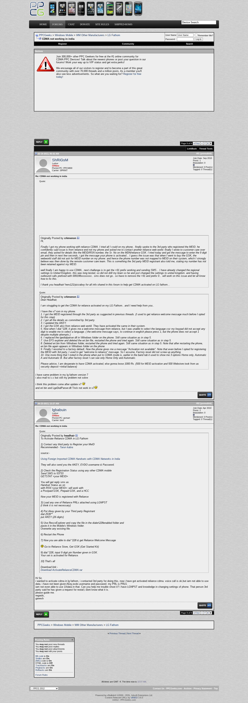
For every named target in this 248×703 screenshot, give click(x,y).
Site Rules (102, 24)
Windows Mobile (64, 35)
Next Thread (133, 633)
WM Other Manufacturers (90, 35)
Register (62, 44)
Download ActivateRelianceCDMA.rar (61, 569)
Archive (188, 688)
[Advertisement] (179, 82)
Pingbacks (40, 668)
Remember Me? (205, 35)
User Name (170, 35)
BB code (39, 656)
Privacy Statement (203, 688)
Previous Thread (117, 633)
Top (216, 688)
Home (43, 24)
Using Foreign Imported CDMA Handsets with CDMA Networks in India (80, 458)
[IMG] (38, 661)
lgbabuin (59, 410)
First (197, 143)
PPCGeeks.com (174, 688)
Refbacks (40, 670)
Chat (71, 24)
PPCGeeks (45, 35)
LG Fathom (114, 35)
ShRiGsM (60, 160)
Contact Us (158, 688)
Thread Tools (206, 149)
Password (170, 39)
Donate (85, 24)
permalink (206, 153)
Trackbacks (41, 665)
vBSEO (134, 697)
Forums (57, 24)
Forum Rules (41, 675)
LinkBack (192, 149)
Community (128, 44)
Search (189, 44)
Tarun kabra (66, 447)
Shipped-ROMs (123, 24)
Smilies (38, 658)
